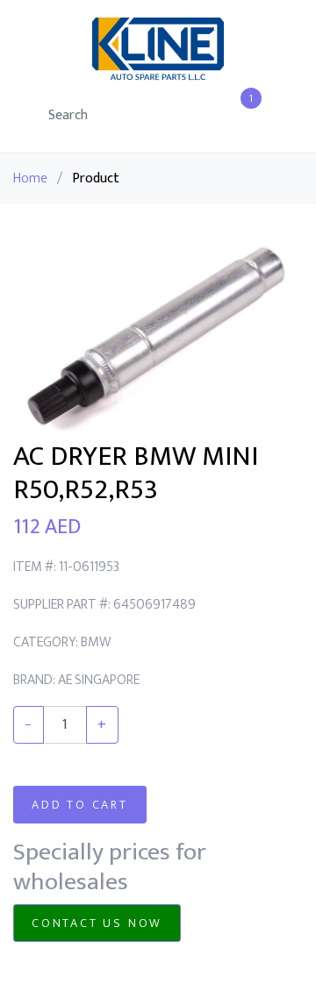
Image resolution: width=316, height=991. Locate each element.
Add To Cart (80, 805)
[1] (241, 117)
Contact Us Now (97, 923)
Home (30, 178)
